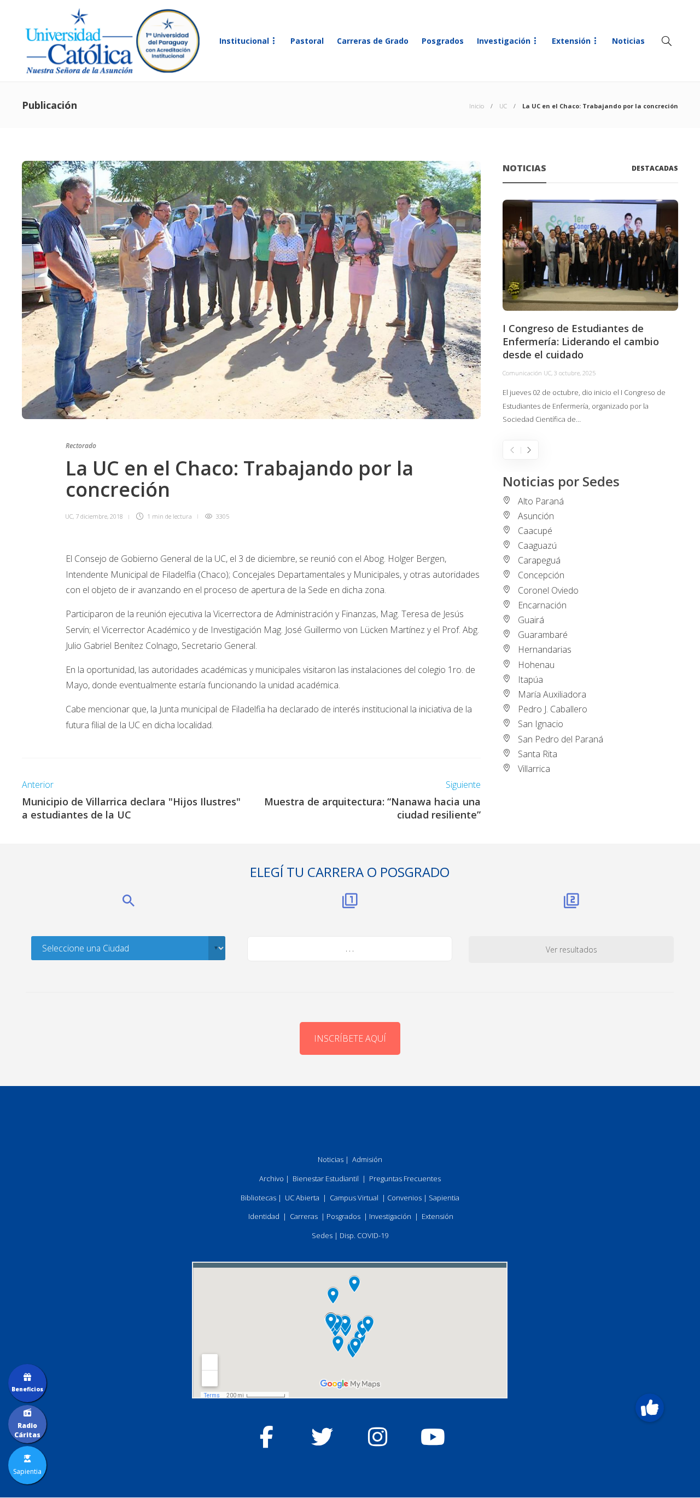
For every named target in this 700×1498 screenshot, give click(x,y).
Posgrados (443, 41)
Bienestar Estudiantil (326, 1178)
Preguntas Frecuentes (405, 1178)
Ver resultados (571, 949)
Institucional (244, 41)
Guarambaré (543, 635)
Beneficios (27, 1389)
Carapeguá (539, 560)
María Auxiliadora (552, 694)
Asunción (536, 516)
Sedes (322, 1235)
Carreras (304, 1216)
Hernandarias (544, 649)
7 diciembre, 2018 (99, 516)
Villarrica (534, 769)
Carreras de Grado (373, 41)
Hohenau (536, 665)
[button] (649, 1407)
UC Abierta (302, 1198)
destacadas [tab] (655, 168)
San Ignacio (540, 724)
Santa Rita (537, 754)
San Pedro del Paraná (560, 739)
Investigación (503, 41)
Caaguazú (537, 545)
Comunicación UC (527, 373)
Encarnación (542, 605)
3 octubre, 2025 (575, 373)
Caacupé (535, 531)
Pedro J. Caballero (552, 709)
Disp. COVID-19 (364, 1235)
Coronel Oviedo (548, 590)
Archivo (271, 1178)
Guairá (531, 620)
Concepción (541, 575)
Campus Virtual (354, 1198)
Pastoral (307, 41)
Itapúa (530, 679)
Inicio (476, 106)
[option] (590, 313)
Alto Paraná (541, 501)
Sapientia (444, 1198)
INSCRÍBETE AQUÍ (350, 1038)
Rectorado (81, 445)
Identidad (263, 1216)
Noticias (628, 41)
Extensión (571, 41)
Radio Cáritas (27, 1430)
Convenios (404, 1198)
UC (503, 106)
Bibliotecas (258, 1198)
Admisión (367, 1159)
